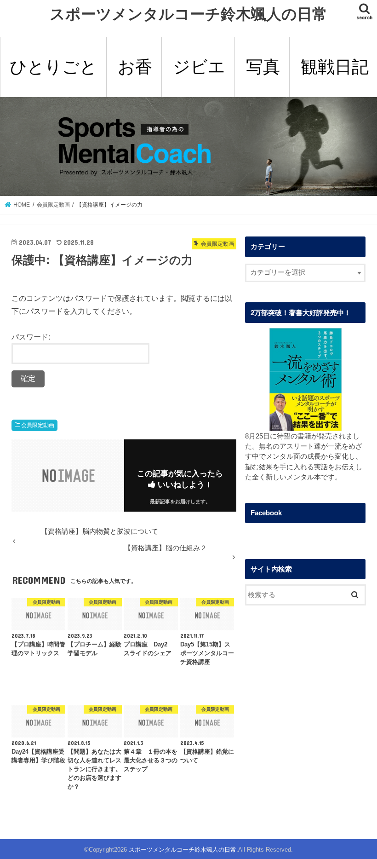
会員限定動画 (37, 425)
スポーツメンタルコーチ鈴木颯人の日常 (188, 14)
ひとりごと (53, 66)
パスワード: (30, 337)
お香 (135, 66)
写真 (263, 66)
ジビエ (199, 66)
